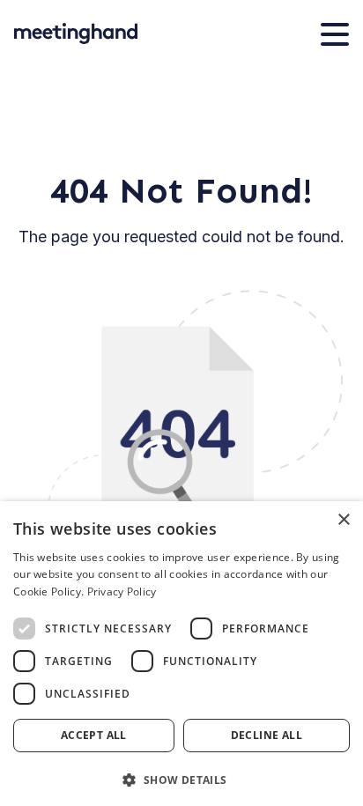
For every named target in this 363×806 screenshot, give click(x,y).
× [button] (343, 520)
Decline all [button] (266, 735)
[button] (181, 778)
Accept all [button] (94, 735)
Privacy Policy (122, 591)
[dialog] (181, 653)
